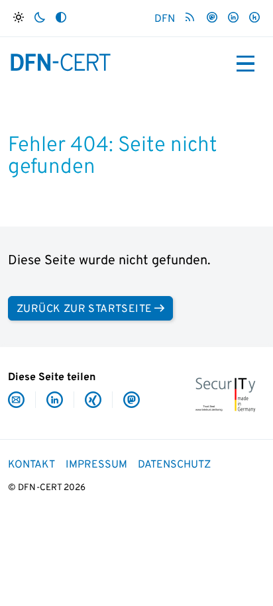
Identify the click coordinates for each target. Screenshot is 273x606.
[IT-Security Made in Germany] (225, 393)
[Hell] (18, 18)
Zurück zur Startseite (84, 309)
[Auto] (61, 18)
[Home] (61, 62)
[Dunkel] (39, 18)
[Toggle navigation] (245, 63)
